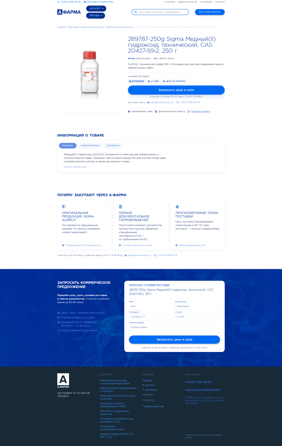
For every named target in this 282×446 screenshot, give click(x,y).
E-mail (178, 312)
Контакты (220, 2)
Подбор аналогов (187, 2)
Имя (131, 302)
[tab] (68, 145)
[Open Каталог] (103, 9)
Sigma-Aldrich (143, 58)
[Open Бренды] (102, 16)
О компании (206, 2)
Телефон (134, 312)
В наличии (169, 2)
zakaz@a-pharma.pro (203, 390)
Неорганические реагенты (119, 27)
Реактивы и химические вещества (85, 27)
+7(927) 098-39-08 (198, 382)
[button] (173, 59)
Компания (180, 302)
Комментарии (136, 323)
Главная (61, 27)
